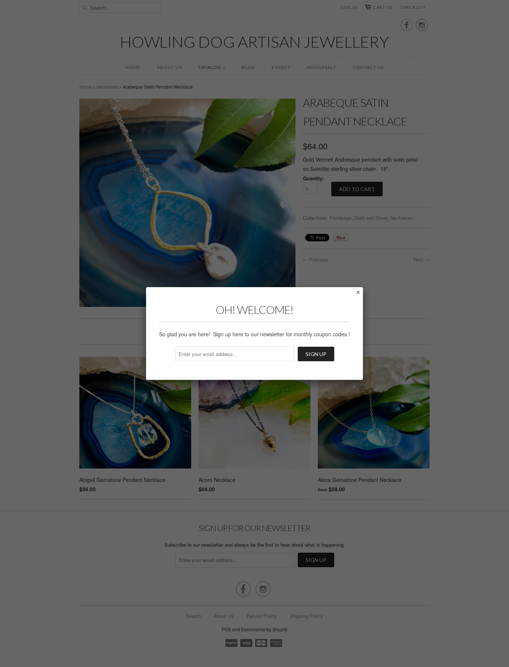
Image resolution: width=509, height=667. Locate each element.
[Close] (358, 292)
